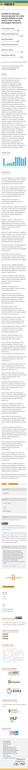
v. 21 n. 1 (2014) (14, 9)
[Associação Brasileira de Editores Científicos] (14, 675)
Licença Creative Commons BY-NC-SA (10, 534)
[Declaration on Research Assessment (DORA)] (14, 694)
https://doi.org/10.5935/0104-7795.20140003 (15, 62)
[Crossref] (14, 683)
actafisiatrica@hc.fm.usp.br (9, 757)
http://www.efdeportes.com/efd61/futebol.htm (13, 353)
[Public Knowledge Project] (14, 722)
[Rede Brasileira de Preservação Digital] (14, 713)
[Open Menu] (1, 4)
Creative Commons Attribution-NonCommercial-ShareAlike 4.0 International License (13, 527)
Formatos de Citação (10, 566)
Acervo (8, 9)
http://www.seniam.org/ (13, 314)
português (4, 598)
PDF (5, 484)
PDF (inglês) (13, 484)
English (4, 596)
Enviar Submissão (8, 586)
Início (3, 9)
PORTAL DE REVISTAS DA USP (8, 2)
